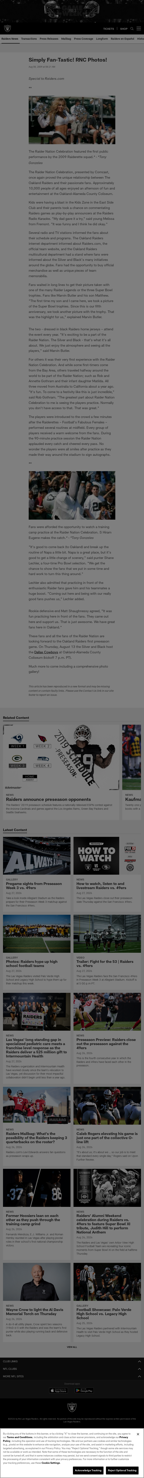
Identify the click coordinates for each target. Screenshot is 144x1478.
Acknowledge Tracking (88, 1470)
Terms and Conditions (19, 1437)
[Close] (138, 1434)
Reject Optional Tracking (122, 1470)
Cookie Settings (51, 1462)
